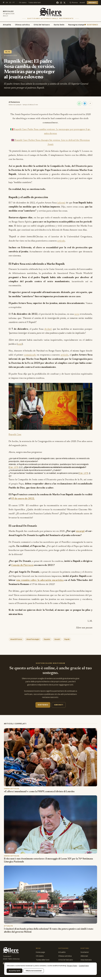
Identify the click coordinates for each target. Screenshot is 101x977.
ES (10, 2)
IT (4, 2)
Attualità (7, 25)
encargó (80, 531)
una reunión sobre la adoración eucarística (40, 580)
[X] (64, 3)
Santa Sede (59, 25)
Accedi (82, 2)
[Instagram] (61, 3)
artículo (61, 241)
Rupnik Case (15, 434)
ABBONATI (92, 2)
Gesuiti (57, 639)
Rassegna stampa (76, 25)
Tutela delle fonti (34, 2)
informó (61, 203)
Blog (7, 51)
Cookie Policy (84, 966)
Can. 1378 (13, 467)
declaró (48, 329)
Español (47, 639)
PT (14, 2)
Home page (40, 952)
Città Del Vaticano (42, 25)
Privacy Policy (72, 966)
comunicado (30, 355)
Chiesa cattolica (22, 25)
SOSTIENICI (92, 25)
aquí (20, 344)
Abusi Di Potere (16, 639)
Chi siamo (22, 2)
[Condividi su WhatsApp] (79, 103)
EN (7, 2)
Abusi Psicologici (32, 639)
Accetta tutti (14, 971)
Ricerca (75, 2)
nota (76, 314)
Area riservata (86, 960)
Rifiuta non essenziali (34, 971)
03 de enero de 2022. (23, 499)
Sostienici (85, 952)
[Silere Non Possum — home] (50, 12)
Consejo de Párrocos (22, 565)
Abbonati (84, 956)
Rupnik (66, 639)
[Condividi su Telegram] (85, 103)
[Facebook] (57, 3)
